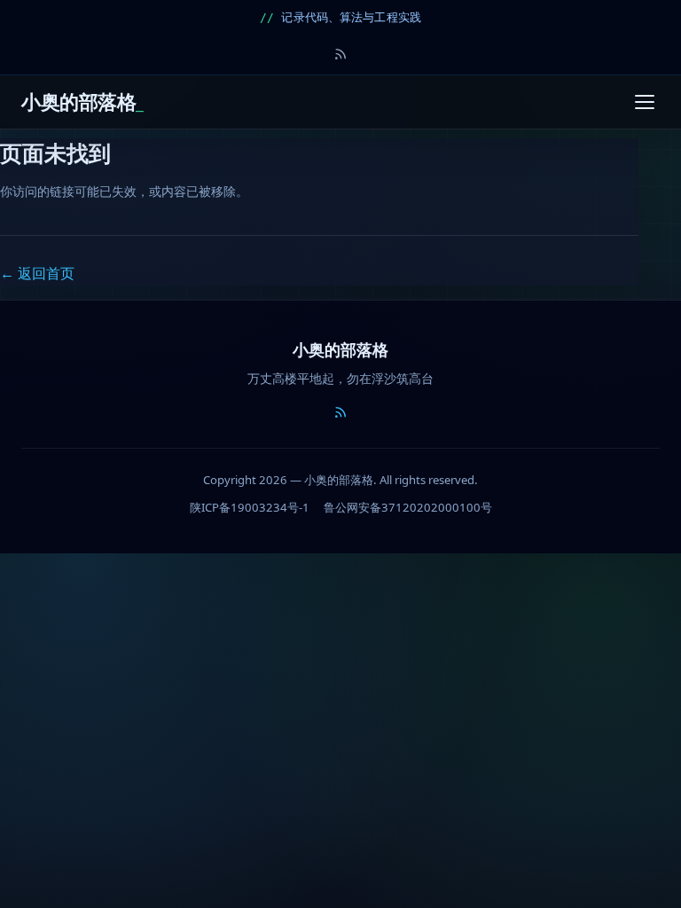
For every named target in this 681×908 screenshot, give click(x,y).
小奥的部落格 (78, 101)
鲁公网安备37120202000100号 (408, 507)
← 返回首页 (37, 273)
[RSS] (340, 54)
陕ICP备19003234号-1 (249, 507)
